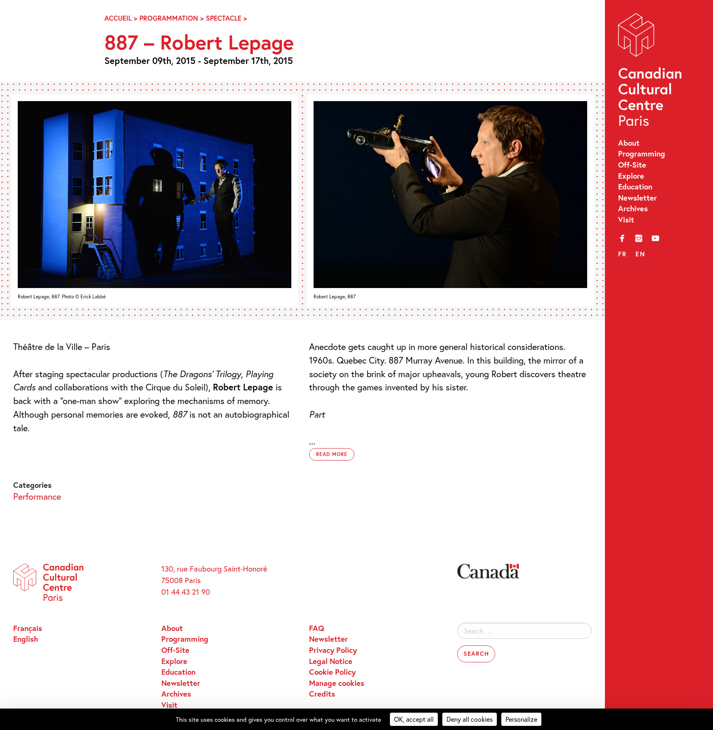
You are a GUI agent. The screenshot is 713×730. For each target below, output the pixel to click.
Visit (626, 219)
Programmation (168, 18)
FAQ (316, 628)
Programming (641, 153)
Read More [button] (331, 454)
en (640, 254)
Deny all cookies (469, 719)
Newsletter (637, 198)
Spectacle (223, 18)
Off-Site (632, 165)
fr (622, 254)
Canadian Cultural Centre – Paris (650, 72)
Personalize (521, 719)
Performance (37, 496)
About (629, 143)
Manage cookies (336, 683)
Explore (631, 176)
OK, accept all (414, 719)
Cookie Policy (332, 672)
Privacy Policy (333, 650)
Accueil (118, 18)
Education (635, 186)
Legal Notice (330, 661)
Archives (633, 208)
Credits (322, 694)
